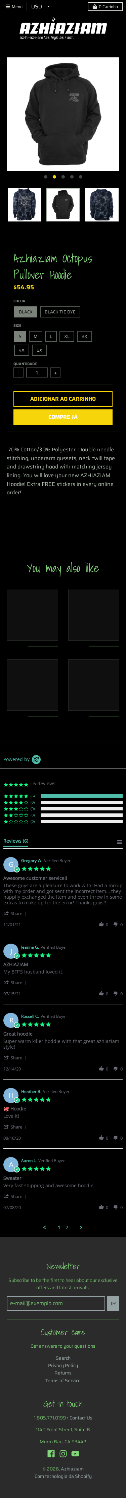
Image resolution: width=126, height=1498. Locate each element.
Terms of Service (63, 1380)
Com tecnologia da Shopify (63, 1476)
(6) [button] (33, 795)
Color (19, 301)
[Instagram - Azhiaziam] (63, 1454)
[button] (16, 913)
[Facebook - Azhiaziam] (51, 1454)
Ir (113, 1303)
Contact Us (81, 1417)
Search (63, 1358)
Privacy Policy (63, 1365)
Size (17, 326)
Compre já (63, 417)
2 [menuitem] (67, 1228)
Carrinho (108, 6)
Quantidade (25, 364)
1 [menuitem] (59, 1228)
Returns (63, 1373)
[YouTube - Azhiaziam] (75, 1454)
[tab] (15, 842)
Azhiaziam (72, 1468)
